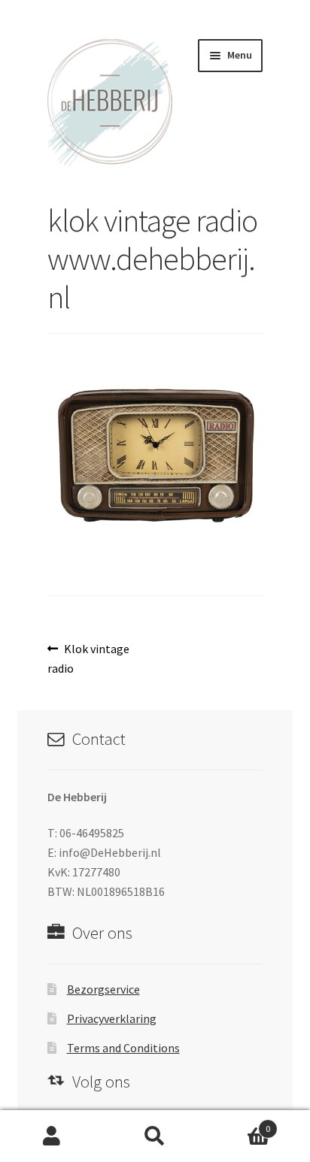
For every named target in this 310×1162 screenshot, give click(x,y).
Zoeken (154, 1136)
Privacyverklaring (112, 1018)
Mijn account (51, 1136)
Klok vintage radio (88, 658)
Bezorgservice (103, 989)
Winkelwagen (239, 1123)
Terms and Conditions (123, 1047)
